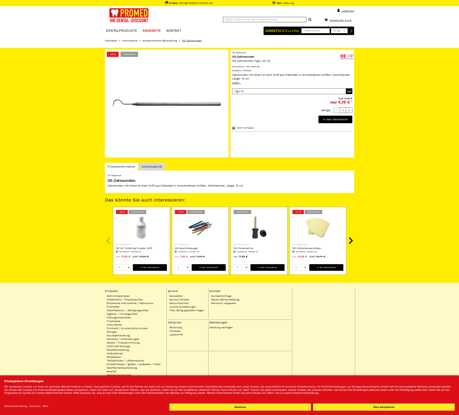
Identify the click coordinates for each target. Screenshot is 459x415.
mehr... (236, 83)
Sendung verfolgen (221, 327)
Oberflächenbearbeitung (122, 367)
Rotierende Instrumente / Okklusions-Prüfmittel (130, 305)
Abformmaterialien (118, 296)
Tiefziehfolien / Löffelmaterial (125, 360)
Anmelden (347, 11)
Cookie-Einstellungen (182, 306)
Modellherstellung (118, 349)
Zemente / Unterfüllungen (123, 339)
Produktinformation (121, 168)
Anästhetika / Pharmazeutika (125, 299)
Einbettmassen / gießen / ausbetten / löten (134, 364)
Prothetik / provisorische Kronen (127, 328)
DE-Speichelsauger (186, 248)
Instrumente (129, 40)
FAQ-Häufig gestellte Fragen (186, 310)
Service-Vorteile (179, 299)
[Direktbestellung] (351, 31)
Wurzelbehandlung (118, 335)
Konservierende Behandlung (159, 40)
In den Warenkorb (335, 119)
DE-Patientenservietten (306, 248)
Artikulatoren (115, 353)
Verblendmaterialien (119, 375)
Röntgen (112, 331)
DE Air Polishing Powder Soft (134, 248)
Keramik (112, 371)
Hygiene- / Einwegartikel (122, 313)
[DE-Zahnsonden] (167, 103)
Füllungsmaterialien (119, 317)
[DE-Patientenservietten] (318, 227)
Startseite (111, 40)
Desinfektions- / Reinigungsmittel (127, 310)
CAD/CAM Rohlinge (118, 346)
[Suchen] (310, 19)
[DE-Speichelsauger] (200, 227)
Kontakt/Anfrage (221, 296)
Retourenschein (179, 303)
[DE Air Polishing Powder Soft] (141, 227)
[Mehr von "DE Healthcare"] (347, 56)
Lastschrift (176, 334)
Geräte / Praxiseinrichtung (123, 342)
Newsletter (176, 296)
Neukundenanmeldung (225, 299)
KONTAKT (173, 30)
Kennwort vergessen (223, 303)
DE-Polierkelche (243, 248)
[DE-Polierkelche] (259, 227)
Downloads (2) (152, 166)
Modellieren (114, 357)
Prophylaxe (113, 321)
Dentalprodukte (121, 30)
